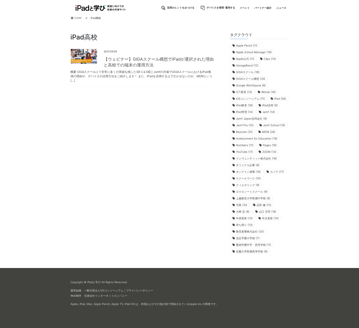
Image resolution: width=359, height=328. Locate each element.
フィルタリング (247, 185)
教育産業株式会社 (250, 231)
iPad (280, 98)
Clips (270, 58)
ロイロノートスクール (252, 191)
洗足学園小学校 (247, 238)
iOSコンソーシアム (250, 98)
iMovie (268, 92)
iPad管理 (244, 112)
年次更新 (270, 218)
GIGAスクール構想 (250, 78)
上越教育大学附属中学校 (253, 198)
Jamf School (274, 125)
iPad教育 (244, 105)
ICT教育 (244, 92)
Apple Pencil (246, 45)
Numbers (244, 145)
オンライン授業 (248, 171)
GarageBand (247, 65)
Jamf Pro (245, 125)
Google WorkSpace (251, 85)
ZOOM (269, 151)
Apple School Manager (254, 52)
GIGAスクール (247, 72)
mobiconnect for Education (256, 138)
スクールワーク (248, 178)
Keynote (244, 131)
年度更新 (244, 218)
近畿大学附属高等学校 (252, 251)
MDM (268, 131)
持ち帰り (244, 224)
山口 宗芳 (267, 211)
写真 (241, 205)
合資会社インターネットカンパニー (105, 295)
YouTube (244, 151)
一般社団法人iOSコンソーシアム (103, 290)
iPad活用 (270, 105)
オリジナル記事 (247, 165)
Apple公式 (245, 58)
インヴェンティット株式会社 (256, 158)
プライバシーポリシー (139, 290)
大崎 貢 (243, 211)
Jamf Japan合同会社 (251, 118)
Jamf (268, 112)
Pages (270, 145)
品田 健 (264, 205)
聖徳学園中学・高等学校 (253, 244)
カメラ (277, 171)
